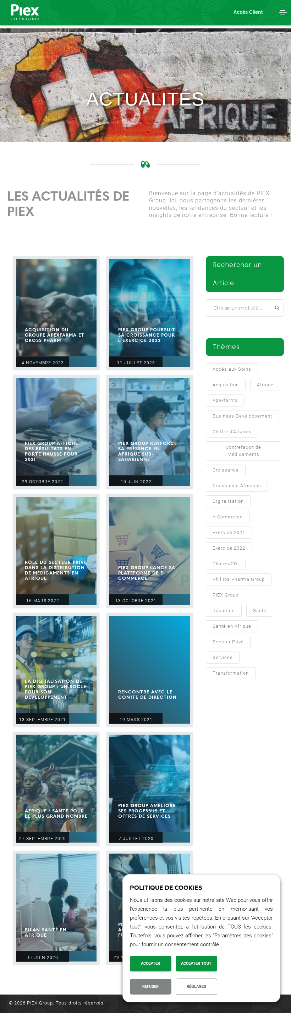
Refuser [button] (150, 986)
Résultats (224, 610)
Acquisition (226, 384)
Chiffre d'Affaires (232, 431)
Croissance (226, 470)
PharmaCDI (226, 563)
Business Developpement (242, 416)
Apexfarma (225, 400)
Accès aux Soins (232, 369)
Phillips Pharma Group (239, 579)
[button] (248, 12)
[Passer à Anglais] (273, 12)
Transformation (231, 673)
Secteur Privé (228, 641)
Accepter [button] (150, 963)
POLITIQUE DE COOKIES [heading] (166, 887)
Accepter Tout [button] (196, 963)
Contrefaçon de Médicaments (243, 451)
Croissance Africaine (237, 485)
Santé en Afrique (232, 626)
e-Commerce (228, 516)
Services (223, 657)
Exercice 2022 (229, 548)
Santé (260, 610)
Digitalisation (228, 501)
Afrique (265, 384)
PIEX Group (225, 595)
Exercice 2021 (229, 532)
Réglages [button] (196, 986)
